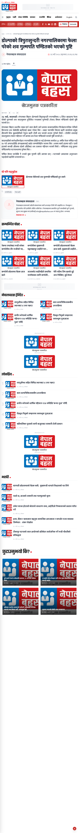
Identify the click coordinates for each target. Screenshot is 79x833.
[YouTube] (49, 24)
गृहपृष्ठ (8, 17)
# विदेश (20, 24)
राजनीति (42, 17)
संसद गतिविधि (23, 17)
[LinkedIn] (55, 24)
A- (9, 113)
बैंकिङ (49, 17)
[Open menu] (2, 17)
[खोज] (76, 17)
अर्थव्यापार (58, 17)
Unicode (73, 24)
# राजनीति (11, 24)
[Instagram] (52, 24)
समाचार (32, 17)
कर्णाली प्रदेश (9, 34)
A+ (17, 113)
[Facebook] (43, 24)
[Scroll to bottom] (75, 829)
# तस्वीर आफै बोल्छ (40, 24)
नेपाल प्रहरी (17, 192)
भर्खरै (14, 17)
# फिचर (28, 24)
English (69, 17)
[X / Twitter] (46, 24)
